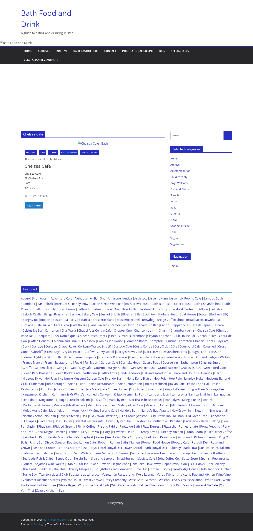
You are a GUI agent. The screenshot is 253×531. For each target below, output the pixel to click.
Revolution (167, 437)
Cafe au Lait (44, 325)
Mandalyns (172, 400)
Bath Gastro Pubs (85, 51)
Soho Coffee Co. (168, 458)
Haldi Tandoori (129, 373)
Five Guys (135, 357)
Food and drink (69, 152)
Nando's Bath (128, 410)
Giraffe (27, 368)
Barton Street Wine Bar (107, 304)
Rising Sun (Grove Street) (47, 442)
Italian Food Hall (198, 384)
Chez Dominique (64, 336)
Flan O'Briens (154, 357)
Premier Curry (77, 432)
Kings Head (218, 389)
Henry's (206, 373)
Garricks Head (130, 362)
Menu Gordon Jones (101, 405)
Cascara (218, 325)
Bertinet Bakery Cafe (84, 314)
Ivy (50, 389)
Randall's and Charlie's (63, 437)
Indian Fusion (76, 384)
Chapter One (123, 330)
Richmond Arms (205, 437)
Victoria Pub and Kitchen (198, 474)
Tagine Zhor (121, 464)
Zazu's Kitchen (46, 491)
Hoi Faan (51, 378)
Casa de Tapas (200, 325)
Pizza (173, 219)
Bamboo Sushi (213, 298)
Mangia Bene (191, 400)
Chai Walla (68, 330)
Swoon (105, 464)
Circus (123, 336)
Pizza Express (151, 426)
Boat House (188, 314)
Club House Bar (184, 336)
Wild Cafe (117, 485)
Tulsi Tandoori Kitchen (216, 469)
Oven (109, 421)
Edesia (27, 357)
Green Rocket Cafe (67, 373)
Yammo (163, 485)
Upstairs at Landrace (84, 474)
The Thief (60, 469)
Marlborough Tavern (37, 405)
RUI (194, 448)
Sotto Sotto (190, 458)
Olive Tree (45, 421)
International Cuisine (137, 51)
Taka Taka (137, 464)
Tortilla (154, 469)
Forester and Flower (180, 357)
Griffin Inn (90, 373)
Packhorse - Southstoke (151, 421)
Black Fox (149, 314)
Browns (28, 325)
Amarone (114, 298)
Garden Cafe (109, 362)
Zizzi (61, 491)
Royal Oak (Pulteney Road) (171, 448)
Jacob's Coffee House (69, 389)
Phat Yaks (45, 426)
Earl (204, 352)
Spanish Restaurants (214, 458)
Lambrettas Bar (182, 394)
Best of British (110, 314)
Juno (159, 389)
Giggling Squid (210, 362)
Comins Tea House (110, 341)
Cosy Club (161, 346)
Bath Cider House (179, 304)
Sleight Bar (81, 458)
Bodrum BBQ (219, 314)
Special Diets (180, 51)
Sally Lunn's (63, 453)
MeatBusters (76, 405)
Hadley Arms (108, 373)
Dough (194, 352)
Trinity (165, 469)
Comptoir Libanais (191, 341)
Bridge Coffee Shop (170, 320)
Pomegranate (188, 426)
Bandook (29, 304)
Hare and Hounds (186, 373)
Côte (174, 346)
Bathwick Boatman (90, 309)
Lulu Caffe (99, 400)
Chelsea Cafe (38, 166)
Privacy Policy (115, 503)
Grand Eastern (168, 368)
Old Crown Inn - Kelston (167, 416)
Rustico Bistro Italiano (214, 448)
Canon (164, 325)
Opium (67, 421)
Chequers (43, 336)
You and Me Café (206, 485)
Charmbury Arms (183, 330)
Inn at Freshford (155, 384)
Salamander (31, 453)
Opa (57, 421)
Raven (99, 437)
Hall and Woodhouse (157, 373)
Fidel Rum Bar (53, 357)
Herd (217, 373)
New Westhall (218, 410)
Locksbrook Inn (79, 400)
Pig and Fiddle (107, 426)
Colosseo (88, 341)
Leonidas (29, 400)
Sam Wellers (82, 453)
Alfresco (44, 51)
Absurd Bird (29, 298)
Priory (105, 432)
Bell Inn (203, 309)
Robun (102, 442)
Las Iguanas (222, 394)
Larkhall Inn (204, 394)
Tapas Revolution (175, 464)
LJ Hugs (61, 400)
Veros (161, 474)
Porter (60, 432)
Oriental (175, 213)
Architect (140, 298)
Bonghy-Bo (30, 320)
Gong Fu (62, 368)
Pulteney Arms (147, 432)
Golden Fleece (44, 368)
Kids (162, 51)
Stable (70, 464)
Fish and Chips (179, 189)
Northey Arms (32, 416)
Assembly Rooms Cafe (185, 298)
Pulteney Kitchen (171, 432)
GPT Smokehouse (143, 368)
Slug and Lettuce (102, 458)
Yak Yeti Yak (147, 485)
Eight (37, 357)
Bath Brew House (137, 304)
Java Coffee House (114, 389)
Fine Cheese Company (80, 357)
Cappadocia (180, 325)
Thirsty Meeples (80, 469)
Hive (39, 378)
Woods (132, 485)
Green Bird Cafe (215, 368)
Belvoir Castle (32, 314)
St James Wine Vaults (49, 464)
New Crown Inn (182, 410)
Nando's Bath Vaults (155, 410)
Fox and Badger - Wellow (213, 357)
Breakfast (31, 152)
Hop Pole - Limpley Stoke (186, 378)
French (174, 195)
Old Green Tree (196, 416)
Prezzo (94, 432)
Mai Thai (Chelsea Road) (145, 400)
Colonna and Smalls (66, 341)
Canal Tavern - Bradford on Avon (111, 325)
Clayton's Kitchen (159, 336)
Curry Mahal (105, 352)
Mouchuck (79, 410)
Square (28, 464)
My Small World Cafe (103, 410)
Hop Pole (160, 378)
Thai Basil (29, 469)
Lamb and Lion (159, 394)
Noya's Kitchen (68, 416)
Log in (174, 266)
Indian (174, 201)
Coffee (53, 152)
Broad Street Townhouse (203, 320)
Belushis (216, 309)
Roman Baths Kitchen (125, 442)
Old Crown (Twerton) (103, 416)
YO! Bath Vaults (181, 485)
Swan (94, 464)
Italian (174, 207)
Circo (112, 336)
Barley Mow (80, 304)
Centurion (52, 330)
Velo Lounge (145, 474)
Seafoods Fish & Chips (38, 458)
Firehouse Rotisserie (112, 357)
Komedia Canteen (99, 394)
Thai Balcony (216, 464)
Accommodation (180, 171)
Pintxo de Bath (130, 426)
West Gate (136, 480)
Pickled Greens (64, 426)
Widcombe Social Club (93, 485)
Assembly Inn (158, 298)
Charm (163, 330)
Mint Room (179, 405)
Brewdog (148, 320)
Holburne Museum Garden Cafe (81, 378)
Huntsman (36, 384)
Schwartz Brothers (212, 453)
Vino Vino (224, 474)
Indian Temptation (129, 384)
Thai (173, 232)
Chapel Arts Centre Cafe (94, 330)
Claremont (137, 336)
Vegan (174, 238)
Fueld (78, 362)
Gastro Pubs (151, 362)
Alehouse (81, 298)
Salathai (47, 453)
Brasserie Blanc (103, 320)
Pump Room (194, 432)
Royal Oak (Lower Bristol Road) (129, 448)
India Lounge (55, 384)
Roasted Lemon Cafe (81, 442)
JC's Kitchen (137, 389)
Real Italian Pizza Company (124, 437)
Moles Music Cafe (35, 410)
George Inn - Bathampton (180, 362)
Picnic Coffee (86, 426)
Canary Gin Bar (147, 325)
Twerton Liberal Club (53, 474)
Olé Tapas (29, 421)
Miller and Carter (157, 405)
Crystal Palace (72, 352)
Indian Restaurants (101, 384)
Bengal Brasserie (55, 314)
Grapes (186, 368)
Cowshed (209, 346)
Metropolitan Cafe (130, 405)
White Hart (212, 480)
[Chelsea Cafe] (93, 143)
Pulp (131, 432)
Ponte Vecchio (210, 426)
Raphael (87, 437)
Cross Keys (52, 352)
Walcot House (72, 480)
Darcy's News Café (129, 352)
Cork (26, 346)
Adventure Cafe (61, 298)
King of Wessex (174, 389)
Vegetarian (177, 244)
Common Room (136, 341)
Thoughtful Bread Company (112, 469)
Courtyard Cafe (190, 346)
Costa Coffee (143, 346)
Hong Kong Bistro (139, 378)
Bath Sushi (42, 309)
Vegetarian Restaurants (41, 60)
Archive (61, 51)
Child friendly (178, 177)
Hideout (28, 378)
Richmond (184, 437)
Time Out (140, 469)
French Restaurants (58, 362)
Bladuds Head (167, 314)
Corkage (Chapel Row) (60, 346)
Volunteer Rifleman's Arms (41, 480)
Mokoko (218, 405)
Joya (150, 389)
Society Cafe (146, 458)
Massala (59, 405)
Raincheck (30, 437)
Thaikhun (44, 469)
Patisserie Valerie (196, 421)
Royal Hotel (98, 448)
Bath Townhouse (63, 309)
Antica (127, 298)
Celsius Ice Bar (33, 330)
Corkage (37, 346)
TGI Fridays (197, 464)
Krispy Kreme (123, 394)
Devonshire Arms (175, 352)
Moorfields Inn (59, 410)
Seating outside (90, 152)
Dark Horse (152, 352)
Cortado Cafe (123, 346)
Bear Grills (129, 309)
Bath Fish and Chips (207, 304)
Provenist (119, 432)
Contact (110, 51)
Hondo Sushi (115, 378)
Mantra (207, 400)
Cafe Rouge (79, 325)
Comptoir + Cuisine (163, 341)
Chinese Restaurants (92, 336)
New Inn (200, 410)
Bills (137, 314)
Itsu (43, 389)
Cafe (43, 152)
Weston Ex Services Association (181, 480)
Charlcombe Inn (145, 330)
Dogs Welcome (179, 183)
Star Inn (83, 464)
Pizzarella (169, 426)
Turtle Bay (30, 474)
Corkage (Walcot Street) (94, 346)
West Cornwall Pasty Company (105, 480)
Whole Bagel (67, 485)
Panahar (176, 421)
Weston (151, 480)
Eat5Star (215, 352)
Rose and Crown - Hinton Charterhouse (59, 448)
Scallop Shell (188, 453)
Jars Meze (92, 389)
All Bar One (97, 298)
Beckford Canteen (183, 309)
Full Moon (91, 362)
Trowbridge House (185, 469)
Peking (215, 421)
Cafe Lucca (61, 325)
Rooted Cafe (180, 442)
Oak (84, 416)
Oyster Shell (124, 421)
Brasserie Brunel (128, 320)
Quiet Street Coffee (218, 432)
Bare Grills (62, 304)
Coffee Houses (39, 341)
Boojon (45, 320)
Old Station (217, 416)
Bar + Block (45, 304)
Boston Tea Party (64, 320)
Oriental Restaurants (89, 421)
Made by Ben (117, 400)
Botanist (84, 320)
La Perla (140, 394)
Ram (42, 437)
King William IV (198, 389)
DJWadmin (58, 159)
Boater (203, 314)
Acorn (44, 298)
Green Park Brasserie (37, 373)
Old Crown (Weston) (135, 416)
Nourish (50, 416)
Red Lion (152, 437)
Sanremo (137, 453)
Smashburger (126, 458)
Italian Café (177, 384)
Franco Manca (32, 362)
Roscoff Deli (200, 442)
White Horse (47, 485)
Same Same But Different (111, 453)
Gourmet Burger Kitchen (111, 368)
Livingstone (46, 400)
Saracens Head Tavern (162, 453)
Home (28, 51)
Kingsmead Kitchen (36, 394)
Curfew (89, 352)
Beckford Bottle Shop (153, 309)
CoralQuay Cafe (217, 341)
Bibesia (127, 314)
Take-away (154, 464)
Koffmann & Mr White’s (68, 394)
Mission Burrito (200, 405)
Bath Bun (158, 304)
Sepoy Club (63, 458)
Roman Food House (156, 442)
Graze (197, 368)
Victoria (172, 474)
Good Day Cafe (81, 368)
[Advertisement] (126, 92)
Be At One (112, 309)
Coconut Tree (207, 336)
